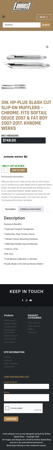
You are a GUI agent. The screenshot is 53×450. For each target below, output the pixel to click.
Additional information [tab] (30, 209)
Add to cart (18, 170)
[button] (3, 16)
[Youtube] (31, 300)
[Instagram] (27, 300)
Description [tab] (10, 209)
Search (46, 25)
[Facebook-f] (23, 300)
